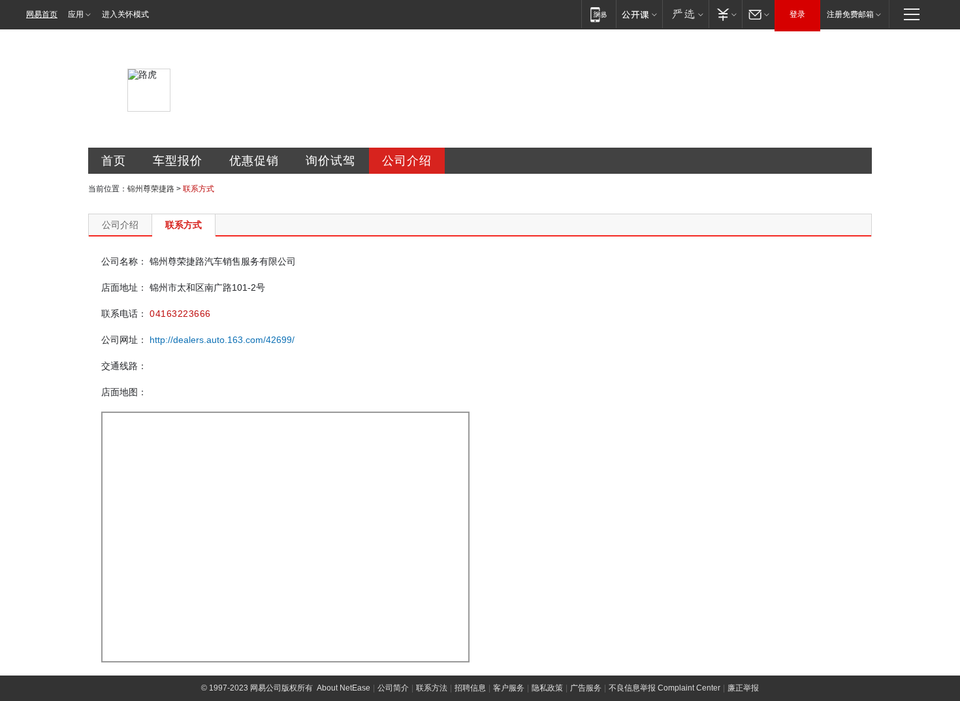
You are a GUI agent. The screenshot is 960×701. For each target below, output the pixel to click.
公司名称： (124, 261)
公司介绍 (407, 160)
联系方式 (183, 225)
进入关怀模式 (125, 14)
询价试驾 (330, 160)
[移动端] (598, 14)
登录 (797, 14)
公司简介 (393, 688)
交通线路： (124, 366)
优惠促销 (254, 160)
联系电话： (124, 313)
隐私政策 (547, 688)
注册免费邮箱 (850, 14)
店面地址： (124, 287)
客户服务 (508, 688)
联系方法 (431, 688)
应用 (76, 14)
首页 (113, 160)
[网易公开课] (639, 14)
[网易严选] (685, 14)
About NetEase (343, 688)
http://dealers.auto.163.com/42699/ (222, 339)
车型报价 (177, 160)
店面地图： (124, 392)
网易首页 (41, 14)
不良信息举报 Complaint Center (664, 688)
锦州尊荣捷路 (150, 188)
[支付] (725, 14)
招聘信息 (470, 688)
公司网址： (124, 339)
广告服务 (585, 688)
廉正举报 (743, 688)
